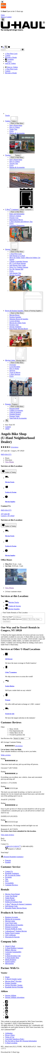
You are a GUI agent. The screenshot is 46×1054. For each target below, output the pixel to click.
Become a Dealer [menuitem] (11, 57)
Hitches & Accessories (12, 919)
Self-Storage (9, 659)
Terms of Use (9, 1037)
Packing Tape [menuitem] (14, 325)
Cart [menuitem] (9, 61)
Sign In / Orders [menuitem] (10, 63)
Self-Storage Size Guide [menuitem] (17, 265)
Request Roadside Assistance (13, 857)
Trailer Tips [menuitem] (13, 129)
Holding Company (14, 948)
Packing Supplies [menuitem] (15, 317)
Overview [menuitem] (12, 365)
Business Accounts (11, 917)
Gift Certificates (10, 935)
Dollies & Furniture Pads (13, 902)
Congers (8, 427)
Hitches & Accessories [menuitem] (17, 133)
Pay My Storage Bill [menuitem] (16, 269)
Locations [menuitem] (10, 59)
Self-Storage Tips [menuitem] (15, 273)
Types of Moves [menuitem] (14, 372)
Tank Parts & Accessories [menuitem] (18, 418)
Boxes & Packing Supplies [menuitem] (14, 311)
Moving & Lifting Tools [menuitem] (17, 323)
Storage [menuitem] (8, 249)
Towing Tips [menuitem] (13, 163)
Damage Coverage (11, 927)
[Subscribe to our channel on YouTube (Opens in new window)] (6, 1018)
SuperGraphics (10, 961)
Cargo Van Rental (11, 896)
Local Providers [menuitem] (14, 367)
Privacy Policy (10, 1035)
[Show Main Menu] (3, 19)
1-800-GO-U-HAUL (13, 846)
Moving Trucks (9, 482)
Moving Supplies (10, 501)
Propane (15, 404)
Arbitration (9, 1033)
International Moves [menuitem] (16, 220)
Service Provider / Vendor (13, 985)
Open (3, 15)
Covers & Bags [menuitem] (14, 321)
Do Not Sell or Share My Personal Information (21, 1041)
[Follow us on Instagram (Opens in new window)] (6, 1006)
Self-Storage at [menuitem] (17, 256)
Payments (8, 877)
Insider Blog (12, 958)
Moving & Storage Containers (18, 904)
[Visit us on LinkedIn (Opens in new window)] (6, 1012)
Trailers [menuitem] (8, 121)
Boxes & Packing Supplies (33, 311)
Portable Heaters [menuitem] (15, 414)
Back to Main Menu (17, 123)
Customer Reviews (11, 885)
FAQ (7, 881)
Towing (8, 155)
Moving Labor (20, 360)
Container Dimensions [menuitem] (16, 225)
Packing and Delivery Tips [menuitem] (21, 222)
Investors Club (13, 956)
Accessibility (9, 883)
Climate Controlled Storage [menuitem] (18, 261)
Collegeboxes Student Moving (16, 931)
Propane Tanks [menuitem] (14, 416)
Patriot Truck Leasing (12, 933)
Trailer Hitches (9, 686)
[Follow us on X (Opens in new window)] (6, 1015)
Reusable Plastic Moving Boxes (16, 908)
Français (8, 860)
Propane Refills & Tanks (13, 929)
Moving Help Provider (13, 981)
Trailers (13, 121)
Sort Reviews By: (7, 738)
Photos (9, 462)
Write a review (6, 755)
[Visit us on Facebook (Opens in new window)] (6, 1002)
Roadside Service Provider (14, 987)
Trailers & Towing (10, 472)
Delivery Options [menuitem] (15, 216)
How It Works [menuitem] (14, 368)
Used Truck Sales (11, 923)
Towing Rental (10, 900)
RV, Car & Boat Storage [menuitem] (17, 263)
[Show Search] (6, 47)
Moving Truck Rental (12, 894)
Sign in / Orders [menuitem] (12, 67)
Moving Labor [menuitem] (10, 360)
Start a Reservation (15, 160)
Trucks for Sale (9, 713)
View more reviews (7, 835)
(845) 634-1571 (6, 454)
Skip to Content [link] (6, 17)
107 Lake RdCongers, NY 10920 (7, 515)
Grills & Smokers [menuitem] (15, 412)
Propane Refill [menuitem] (14, 408)
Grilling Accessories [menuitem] (16, 410)
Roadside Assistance (12, 873)
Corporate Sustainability (13, 952)
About (10, 946)
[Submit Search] (22, 49)
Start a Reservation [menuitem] (15, 125)
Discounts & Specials (12, 937)
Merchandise (9, 963)
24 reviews (14, 447)
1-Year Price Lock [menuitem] (11, 53)
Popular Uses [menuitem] (13, 218)
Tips (6, 879)
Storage (14, 249)
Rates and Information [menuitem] (16, 214)
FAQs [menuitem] (11, 131)
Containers (26, 209)
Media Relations (10, 960)
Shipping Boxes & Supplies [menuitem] (18, 319)
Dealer (7, 977)
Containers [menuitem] (12, 209)
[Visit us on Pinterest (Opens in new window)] (6, 1009)
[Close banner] (2, 2)
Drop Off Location (12, 619)
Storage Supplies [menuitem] (15, 275)
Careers (7, 954)
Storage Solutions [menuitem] (15, 327)
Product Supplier (10, 983)
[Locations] (9, 47)
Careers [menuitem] (7, 55)
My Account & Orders (12, 875)
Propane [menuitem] (8, 404)
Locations (11, 1043)
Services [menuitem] (12, 370)
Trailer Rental (9, 898)
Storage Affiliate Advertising (14, 997)
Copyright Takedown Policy (14, 1039)
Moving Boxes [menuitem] (14, 315)
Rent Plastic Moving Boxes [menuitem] (18, 329)
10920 (7, 429)
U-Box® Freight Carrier (13, 979)
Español (8, 862)
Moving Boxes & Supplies (14, 925)
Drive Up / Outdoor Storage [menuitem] (18, 267)
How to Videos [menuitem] (14, 127)
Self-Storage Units (11, 906)
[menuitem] (27, 160)
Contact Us (9, 871)
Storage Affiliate (10, 995)
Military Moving (10, 950)
